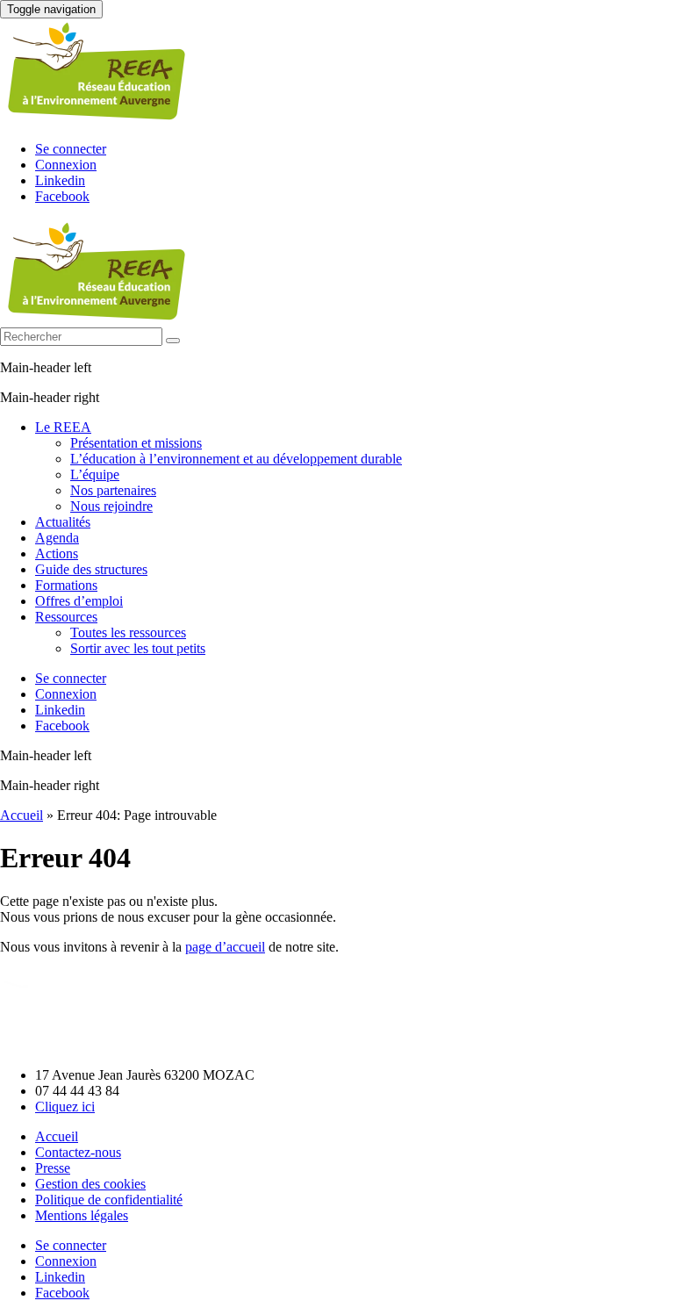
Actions (56, 553)
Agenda (57, 537)
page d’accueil (225, 946)
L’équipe (94, 474)
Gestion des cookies (90, 1183)
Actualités (62, 521)
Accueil (21, 815)
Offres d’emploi (79, 600)
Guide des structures (91, 569)
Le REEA (63, 427)
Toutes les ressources (128, 632)
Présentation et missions (136, 442)
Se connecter (70, 148)
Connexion (66, 164)
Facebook (62, 196)
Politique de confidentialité (109, 1199)
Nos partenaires (113, 490)
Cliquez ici (65, 1106)
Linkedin (60, 180)
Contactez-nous (78, 1152)
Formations (66, 585)
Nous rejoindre (111, 506)
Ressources (66, 616)
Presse (52, 1168)
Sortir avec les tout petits (137, 648)
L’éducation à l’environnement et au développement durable (236, 458)
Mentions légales (81, 1215)
